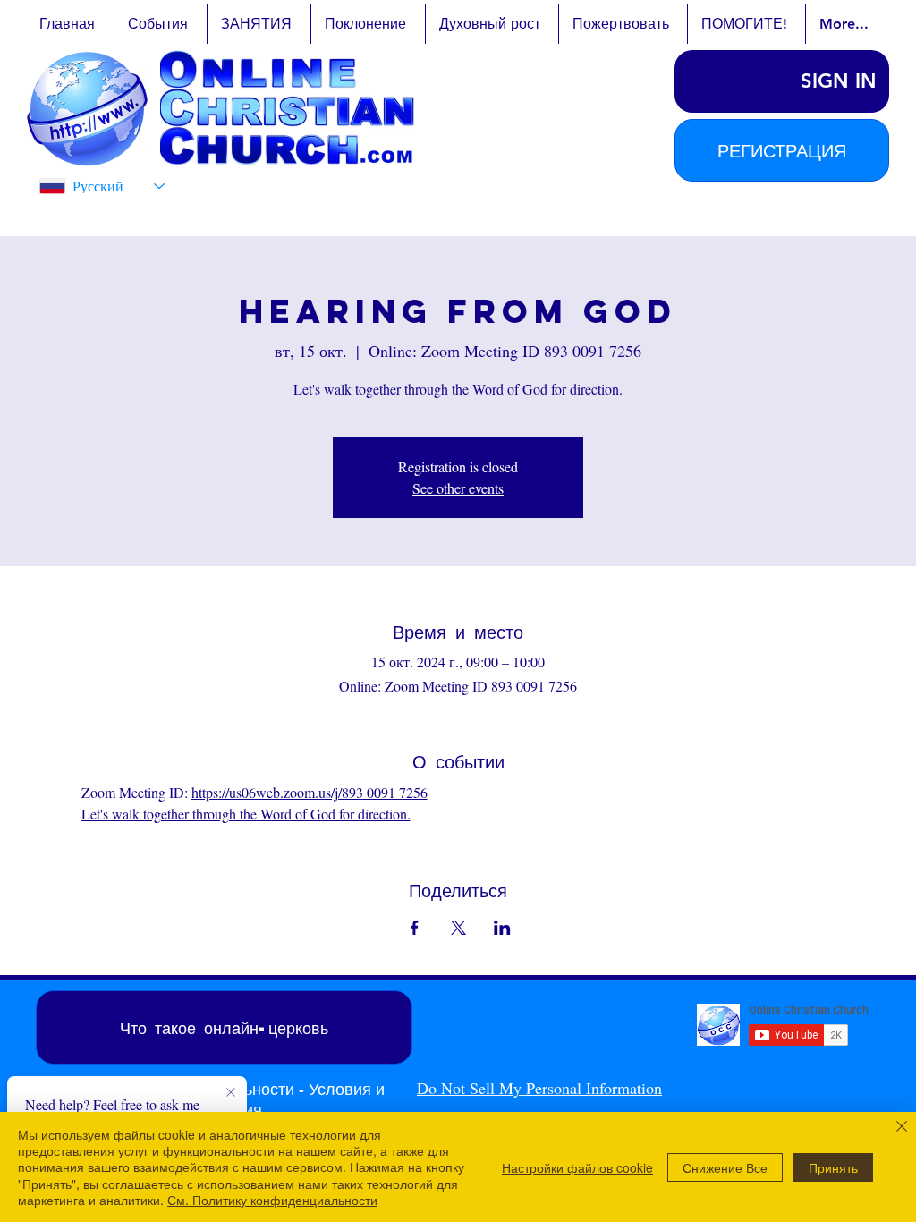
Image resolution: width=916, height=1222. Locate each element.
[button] (781, 150)
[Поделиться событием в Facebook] (414, 928)
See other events (458, 488)
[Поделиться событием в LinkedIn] (502, 928)
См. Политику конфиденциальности (272, 1200)
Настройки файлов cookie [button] (577, 1167)
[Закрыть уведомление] (231, 1093)
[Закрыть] (901, 1128)
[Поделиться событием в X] (458, 928)
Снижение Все (725, 1167)
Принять (833, 1167)
